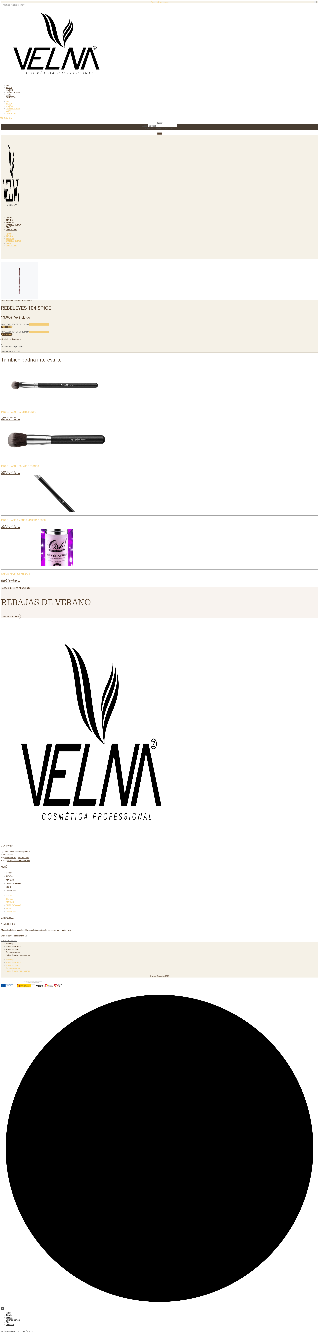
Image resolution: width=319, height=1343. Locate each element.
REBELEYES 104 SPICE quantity (15, 324)
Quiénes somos (13, 92)
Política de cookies (12, 949)
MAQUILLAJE (9, 300)
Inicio (8, 85)
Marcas (9, 90)
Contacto (11, 97)
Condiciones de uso (13, 952)
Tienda (9, 88)
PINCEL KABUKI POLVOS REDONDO (20, 466)
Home (3, 300)
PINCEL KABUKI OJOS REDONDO (18, 412)
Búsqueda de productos (14, 1331)
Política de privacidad (13, 947)
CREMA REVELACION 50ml (15, 574)
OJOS (16, 300)
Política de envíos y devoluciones (18, 955)
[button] (159, 123)
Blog (8, 95)
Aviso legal (10, 944)
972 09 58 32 (10, 857)
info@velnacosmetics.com (18, 860)
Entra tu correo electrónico (12, 936)
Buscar (145, 126)
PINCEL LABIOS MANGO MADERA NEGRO (23, 520)
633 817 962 (23, 857)
